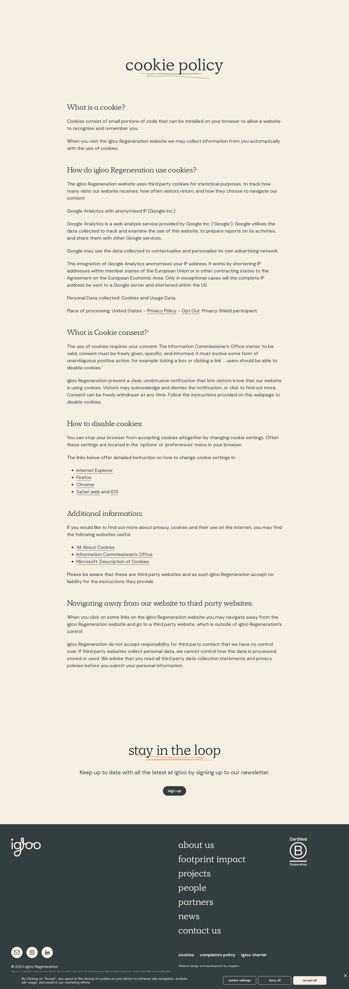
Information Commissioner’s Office (114, 554)
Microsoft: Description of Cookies (112, 561)
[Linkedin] (47, 952)
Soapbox (233, 966)
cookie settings (239, 980)
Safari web (88, 492)
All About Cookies (95, 547)
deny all (275, 980)
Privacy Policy (161, 311)
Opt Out (191, 311)
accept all (310, 980)
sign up (174, 790)
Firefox (83, 477)
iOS (114, 492)
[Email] (17, 952)
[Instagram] (32, 952)
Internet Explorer (94, 470)
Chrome (85, 484)
